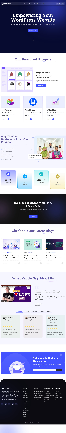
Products (24, 3)
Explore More (40, 85)
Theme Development (37, 393)
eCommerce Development (38, 395)
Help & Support (37, 3)
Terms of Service (47, 393)
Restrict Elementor (26, 401)
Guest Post (30, 252)
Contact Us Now (33, 216)
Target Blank (25, 416)
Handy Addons (25, 403)
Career (56, 395)
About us (57, 391)
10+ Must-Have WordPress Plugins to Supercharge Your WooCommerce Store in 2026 (32, 258)
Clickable (24, 412)
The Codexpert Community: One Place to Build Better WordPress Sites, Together (11, 258)
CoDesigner (25, 391)
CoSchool (24, 399)
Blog (44, 3)
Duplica (24, 414)
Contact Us (57, 399)
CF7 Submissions (26, 410)
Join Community (60, 3)
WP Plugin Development (38, 391)
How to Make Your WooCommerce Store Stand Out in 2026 (54, 258)
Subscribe (59, 369)
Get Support (46, 391)
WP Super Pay (25, 408)
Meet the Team (58, 393)
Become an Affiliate (58, 397)
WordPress (9, 252)
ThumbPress (25, 393)
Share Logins (25, 397)
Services (30, 3)
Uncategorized (53, 252)
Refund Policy (47, 399)
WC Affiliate (25, 395)
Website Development (38, 397)
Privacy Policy (47, 397)
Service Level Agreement (49, 395)
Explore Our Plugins (33, 30)
